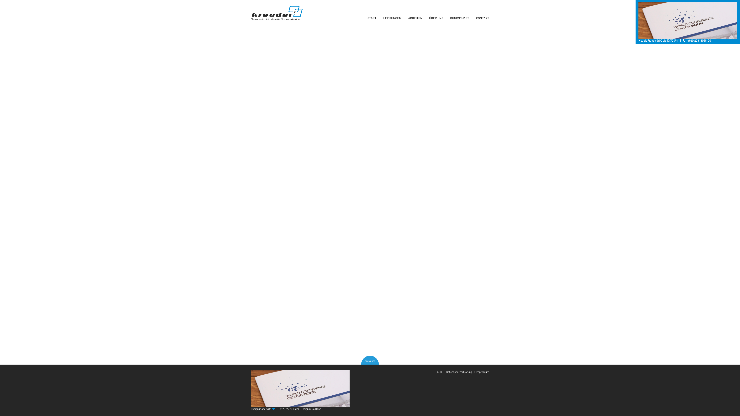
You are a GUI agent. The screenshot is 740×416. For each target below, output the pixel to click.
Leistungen (392, 18)
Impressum (482, 371)
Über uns (436, 18)
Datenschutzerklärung (459, 371)
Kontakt (482, 18)
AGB (439, 371)
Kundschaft (459, 18)
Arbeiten (415, 18)
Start (371, 18)
